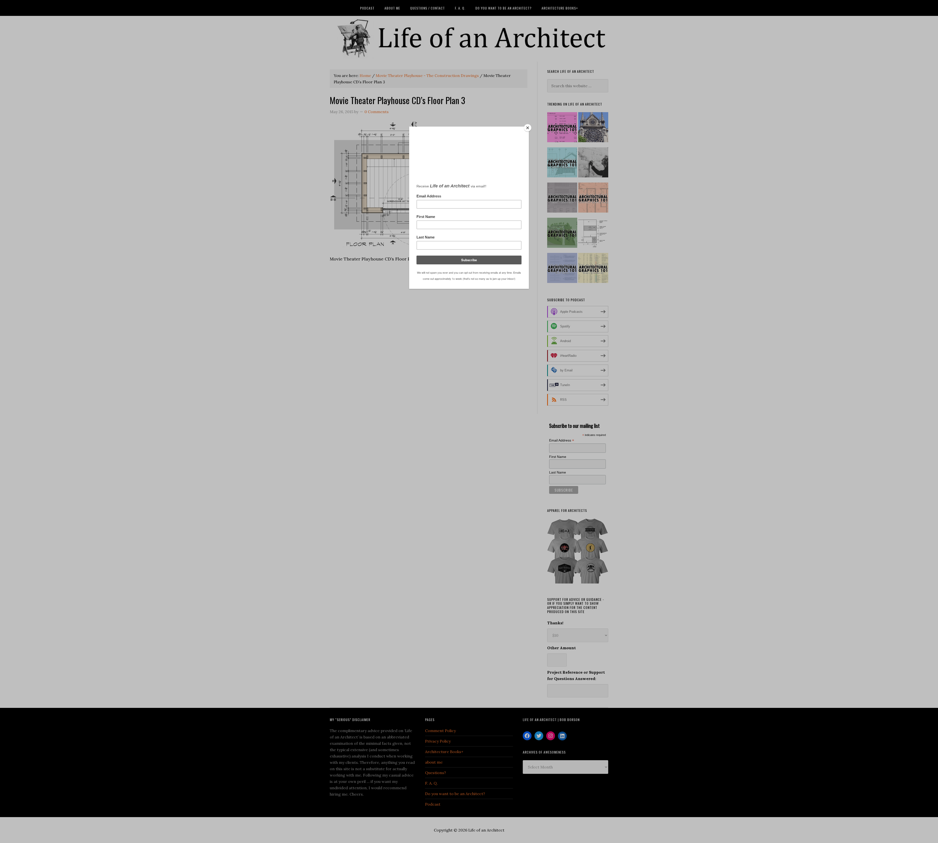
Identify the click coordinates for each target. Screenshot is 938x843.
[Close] (527, 127)
